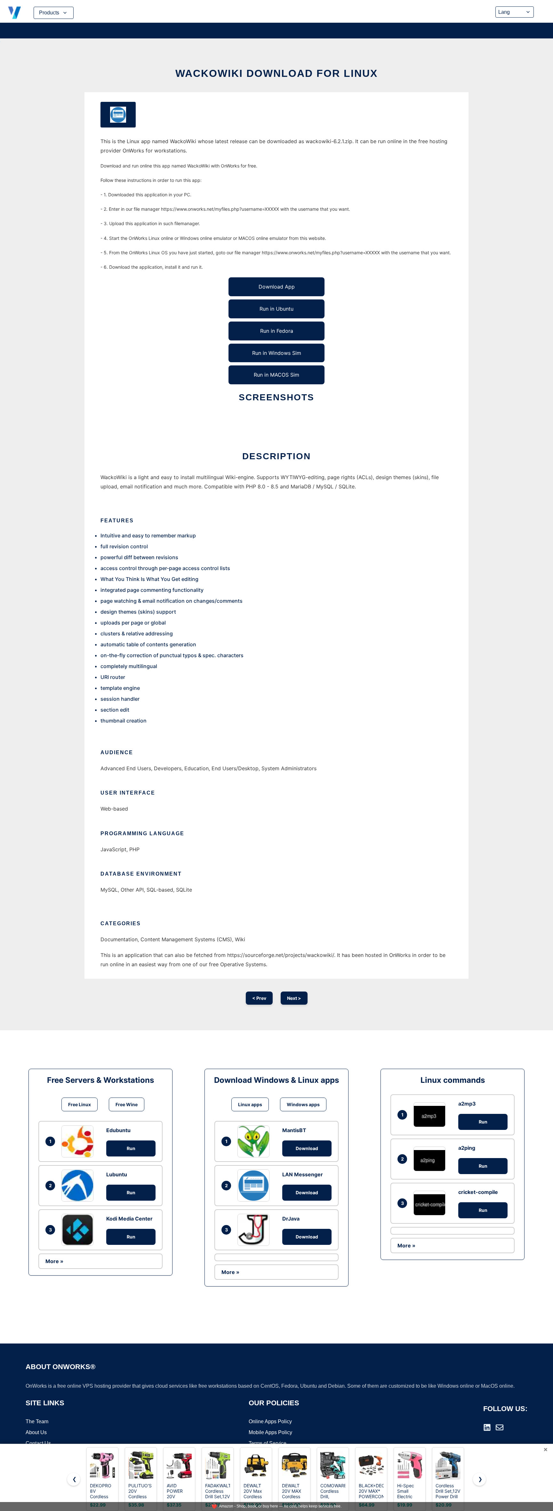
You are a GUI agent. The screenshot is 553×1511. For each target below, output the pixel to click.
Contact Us (38, 1443)
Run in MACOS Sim (276, 375)
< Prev (259, 998)
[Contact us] (499, 1427)
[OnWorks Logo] (14, 12)
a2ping (466, 1148)
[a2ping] (431, 1159)
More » (54, 1261)
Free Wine (127, 1104)
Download (307, 1148)
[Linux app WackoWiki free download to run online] (118, 114)
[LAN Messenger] (255, 1185)
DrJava (291, 1218)
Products (49, 12)
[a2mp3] (431, 1114)
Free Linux (79, 1104)
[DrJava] (255, 1230)
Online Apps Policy (270, 1421)
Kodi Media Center (129, 1218)
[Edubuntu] (79, 1141)
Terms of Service (267, 1443)
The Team (37, 1421)
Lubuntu (116, 1174)
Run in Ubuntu (276, 309)
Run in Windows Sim (276, 353)
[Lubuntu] (79, 1186)
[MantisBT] (255, 1141)
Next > (294, 998)
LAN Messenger (302, 1174)
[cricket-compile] (431, 1203)
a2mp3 (467, 1103)
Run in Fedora (276, 331)
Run (131, 1148)
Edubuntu (118, 1130)
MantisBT (294, 1130)
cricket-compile (478, 1192)
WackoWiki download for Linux (276, 73)
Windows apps (303, 1104)
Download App (277, 286)
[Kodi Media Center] (79, 1230)
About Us (36, 1432)
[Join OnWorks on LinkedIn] (487, 1427)
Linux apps (250, 1104)
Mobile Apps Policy (270, 1432)
